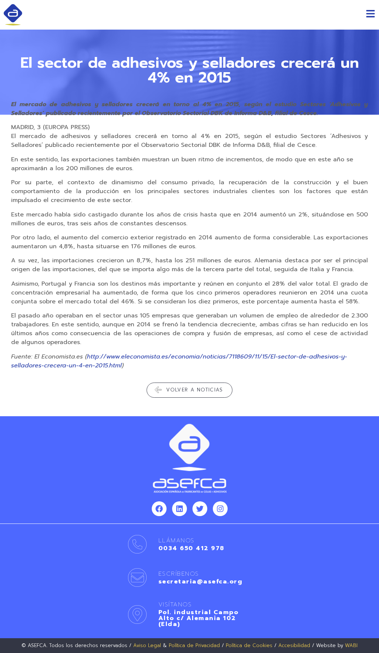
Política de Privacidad (194, 645)
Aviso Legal (147, 645)
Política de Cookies (249, 645)
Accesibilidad (294, 645)
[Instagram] (220, 508)
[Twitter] (199, 508)
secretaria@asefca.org (200, 581)
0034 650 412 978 (191, 548)
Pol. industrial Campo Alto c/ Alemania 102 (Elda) (198, 618)
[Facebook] (159, 508)
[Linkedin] (179, 508)
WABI (351, 645)
